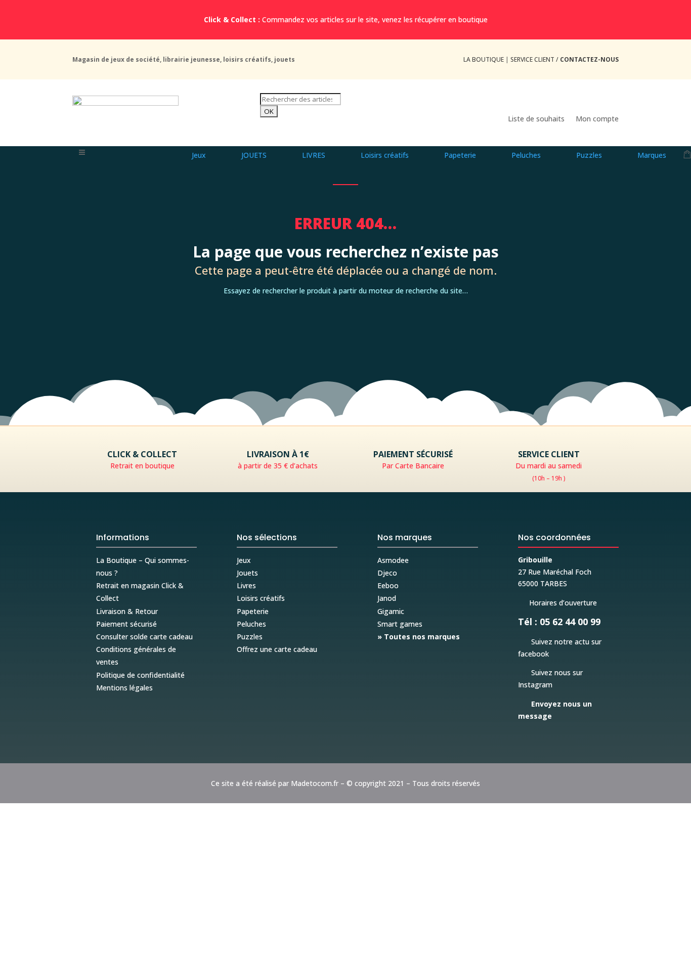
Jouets (247, 573)
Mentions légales (124, 687)
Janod (386, 598)
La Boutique (483, 59)
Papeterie (253, 611)
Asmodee (393, 560)
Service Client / (564, 59)
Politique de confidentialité (140, 675)
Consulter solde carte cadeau (144, 636)
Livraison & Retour (127, 611)
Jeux (244, 560)
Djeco (387, 573)
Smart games (399, 624)
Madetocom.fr (314, 783)
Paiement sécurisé (126, 624)
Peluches (251, 624)
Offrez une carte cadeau (277, 649)
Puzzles (250, 636)
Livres (246, 585)
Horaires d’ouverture (557, 602)
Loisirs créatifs (261, 598)
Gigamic (390, 611)
